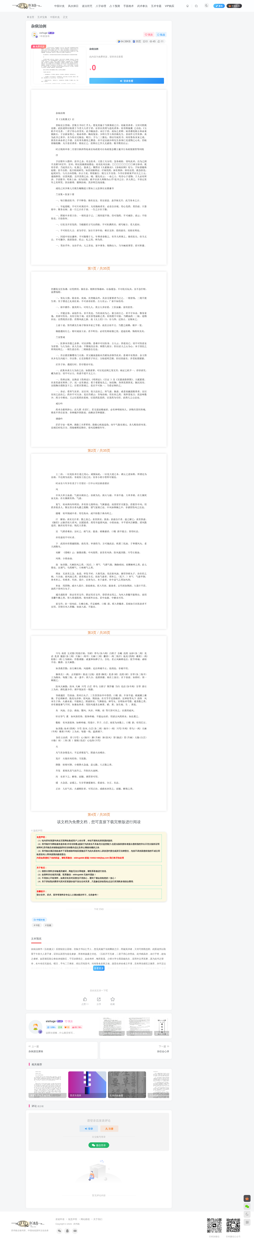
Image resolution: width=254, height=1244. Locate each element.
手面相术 (128, 6)
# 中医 (37, 925)
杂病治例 (38, 26)
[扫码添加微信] (247, 1206)
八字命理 (101, 6)
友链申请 (59, 1219)
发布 (221, 5)
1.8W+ (53, 1027)
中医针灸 (59, 6)
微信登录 (101, 1145)
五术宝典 (42, 17)
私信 (162, 34)
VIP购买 (169, 6)
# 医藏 (48, 925)
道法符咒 (87, 6)
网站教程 (85, 1219)
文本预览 (36, 938)
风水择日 (73, 6)
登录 (90, 1128)
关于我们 (97, 1219)
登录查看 (128, 81)
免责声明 (72, 1219)
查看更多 (99, 968)
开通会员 (236, 5)
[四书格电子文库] (28, 1223)
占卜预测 (115, 6)
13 (68, 1027)
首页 (31, 17)
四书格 (76, 1223)
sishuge (43, 32)
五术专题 (156, 6)
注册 (111, 1128)
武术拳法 (142, 6)
